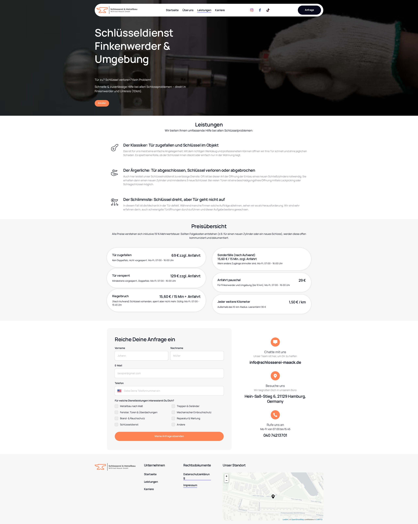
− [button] (226, 480)
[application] (273, 496)
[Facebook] (261, 10)
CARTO (319, 519)
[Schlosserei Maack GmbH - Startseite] (116, 10)
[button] (273, 496)
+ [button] (226, 476)
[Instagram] (253, 10)
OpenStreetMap (297, 519)
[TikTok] (269, 10)
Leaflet (285, 519)
